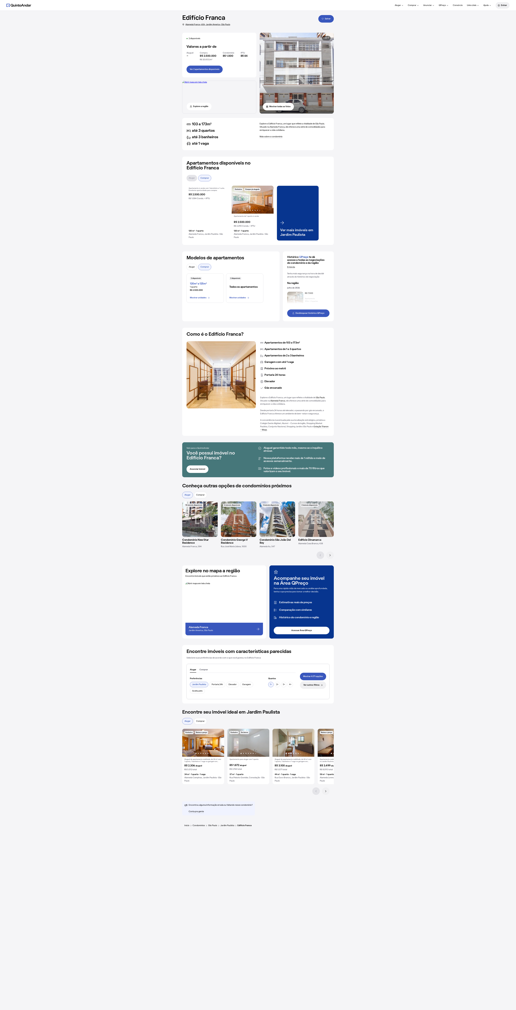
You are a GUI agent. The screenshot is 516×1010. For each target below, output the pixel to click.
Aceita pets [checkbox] (197, 691)
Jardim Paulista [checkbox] (199, 684)
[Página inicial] (18, 5)
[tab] (193, 670)
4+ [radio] (290, 684)
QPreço (442, 5)
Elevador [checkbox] (233, 684)
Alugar (398, 5)
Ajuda (486, 5)
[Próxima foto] (268, 199)
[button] (207, 213)
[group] (207, 213)
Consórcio (458, 5)
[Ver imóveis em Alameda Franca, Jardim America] (194, 82)
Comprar (412, 5)
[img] (200, 519)
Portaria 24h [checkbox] (217, 684)
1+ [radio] (271, 684)
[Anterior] (320, 555)
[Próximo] (330, 555)
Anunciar (427, 5)
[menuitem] (399, 5)
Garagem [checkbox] (246, 684)
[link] (313, 676)
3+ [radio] (284, 684)
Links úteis (471, 5)
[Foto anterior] (236, 199)
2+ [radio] (277, 684)
